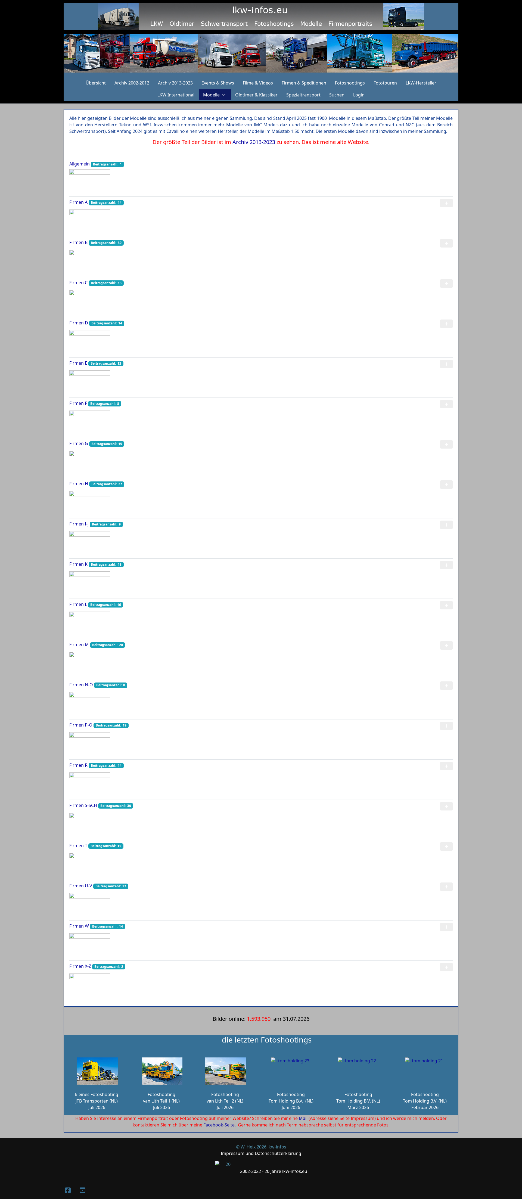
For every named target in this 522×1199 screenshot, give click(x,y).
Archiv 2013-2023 (253, 142)
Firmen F (78, 403)
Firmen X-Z (80, 966)
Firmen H (78, 484)
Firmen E (78, 363)
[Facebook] (68, 1190)
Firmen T (78, 846)
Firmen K (78, 564)
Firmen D (78, 323)
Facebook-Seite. (219, 1125)
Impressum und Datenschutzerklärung (261, 1153)
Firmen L (78, 604)
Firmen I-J (79, 524)
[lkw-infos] (261, 53)
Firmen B (78, 242)
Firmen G (78, 443)
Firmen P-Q (80, 725)
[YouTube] (82, 1190)
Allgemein (79, 164)
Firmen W (79, 926)
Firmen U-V (80, 886)
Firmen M (79, 644)
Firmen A (78, 202)
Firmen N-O (81, 685)
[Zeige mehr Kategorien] (446, 203)
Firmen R (78, 765)
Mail (303, 1118)
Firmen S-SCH (83, 805)
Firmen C (78, 283)
